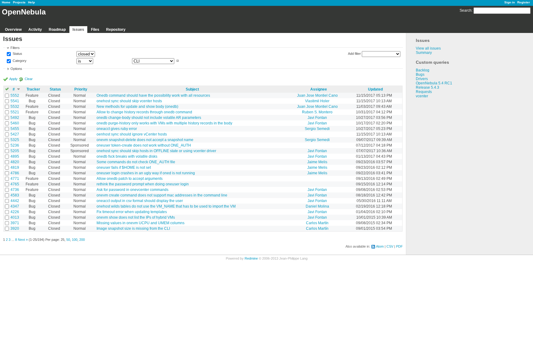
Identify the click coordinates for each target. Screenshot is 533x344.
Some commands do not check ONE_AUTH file (136, 162)
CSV (389, 246)
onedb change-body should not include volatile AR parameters (149, 117)
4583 (14, 195)
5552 (14, 95)
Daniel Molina (317, 206)
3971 (14, 223)
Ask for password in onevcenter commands (132, 190)
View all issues (428, 48)
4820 (14, 162)
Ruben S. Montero (317, 112)
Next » (23, 239)
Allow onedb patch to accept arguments (130, 178)
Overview (13, 29)
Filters (15, 48)
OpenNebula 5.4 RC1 (434, 83)
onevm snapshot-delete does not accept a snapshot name (145, 140)
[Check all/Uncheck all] (7, 89)
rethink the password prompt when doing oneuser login (143, 184)
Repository (116, 29)
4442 (14, 201)
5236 (14, 145)
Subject (192, 89)
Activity (35, 29)
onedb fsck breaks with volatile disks (127, 156)
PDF (399, 246)
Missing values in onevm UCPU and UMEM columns (140, 223)
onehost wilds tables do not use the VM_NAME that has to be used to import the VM (166, 206)
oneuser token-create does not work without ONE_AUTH (144, 145)
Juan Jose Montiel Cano (317, 95)
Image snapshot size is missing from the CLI (133, 228)
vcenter (422, 96)
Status (17, 54)
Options (16, 69)
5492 (14, 117)
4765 (14, 184)
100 (74, 239)
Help (31, 2)
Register (523, 2)
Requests (424, 92)
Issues (78, 29)
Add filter (354, 53)
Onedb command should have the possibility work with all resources (153, 95)
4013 (14, 217)
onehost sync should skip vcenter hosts (129, 101)
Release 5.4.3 (427, 87)
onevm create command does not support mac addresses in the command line (162, 195)
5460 (14, 123)
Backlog (422, 70)
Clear (29, 79)
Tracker (33, 89)
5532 (14, 106)
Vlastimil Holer (317, 101)
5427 (14, 134)
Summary (424, 53)
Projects (19, 2)
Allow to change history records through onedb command (144, 112)
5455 (14, 129)
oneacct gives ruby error (117, 129)
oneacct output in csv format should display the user (140, 201)
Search (466, 10)
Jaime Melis (317, 162)
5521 (14, 112)
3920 (14, 228)
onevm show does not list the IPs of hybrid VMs (136, 217)
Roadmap (57, 29)
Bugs (420, 74)
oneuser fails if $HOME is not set (124, 167)
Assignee (318, 89)
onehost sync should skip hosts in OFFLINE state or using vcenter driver (156, 151)
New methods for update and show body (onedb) (137, 106)
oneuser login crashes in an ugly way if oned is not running (146, 173)
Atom (380, 246)
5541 (14, 101)
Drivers (422, 79)
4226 (14, 212)
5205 (14, 151)
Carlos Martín (317, 223)
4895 (14, 156)
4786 (14, 173)
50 (68, 239)
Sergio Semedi (317, 129)
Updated (375, 89)
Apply (13, 79)
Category (19, 61)
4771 (14, 178)
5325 (14, 140)
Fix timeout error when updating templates (132, 212)
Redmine (251, 258)
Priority (80, 89)
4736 (14, 190)
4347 (14, 206)
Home (6, 2)
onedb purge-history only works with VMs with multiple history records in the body (164, 123)
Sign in (509, 2)
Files (95, 29)
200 (82, 239)
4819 (14, 167)
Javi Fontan (317, 117)
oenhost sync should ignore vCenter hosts (132, 134)
